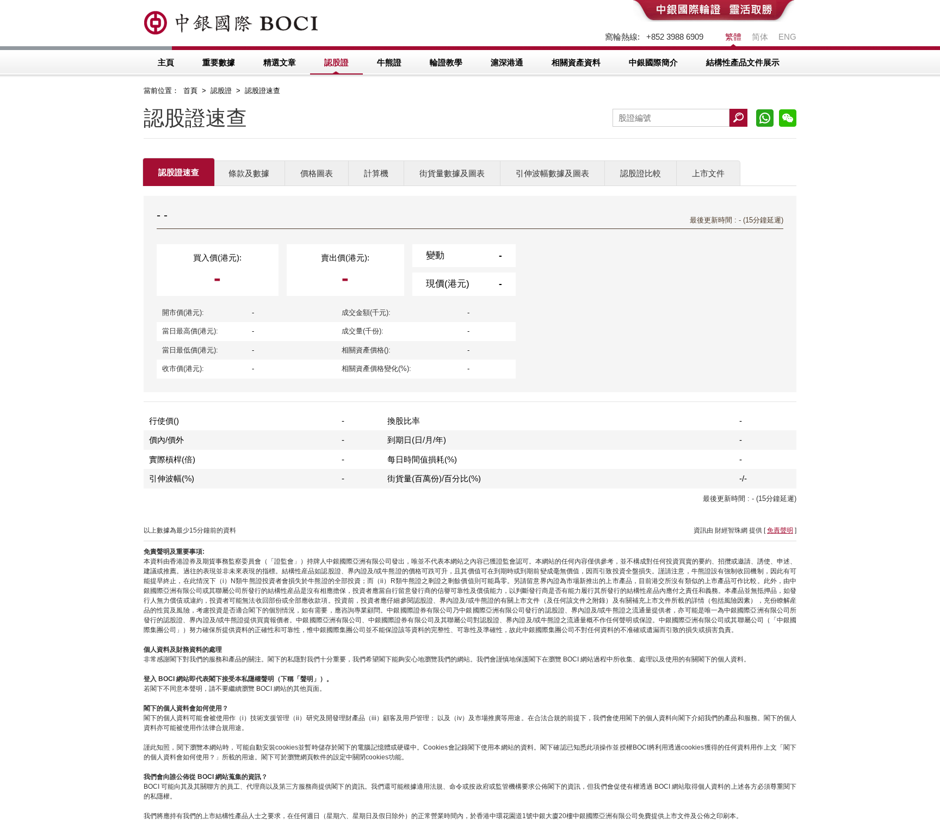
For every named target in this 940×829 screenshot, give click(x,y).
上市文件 (708, 173)
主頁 (166, 62)
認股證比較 (640, 173)
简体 (760, 37)
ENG (787, 37)
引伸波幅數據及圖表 (552, 173)
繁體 (733, 37)
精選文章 (279, 62)
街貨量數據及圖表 (452, 173)
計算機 (376, 173)
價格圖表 (316, 173)
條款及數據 (248, 173)
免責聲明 (780, 530)
